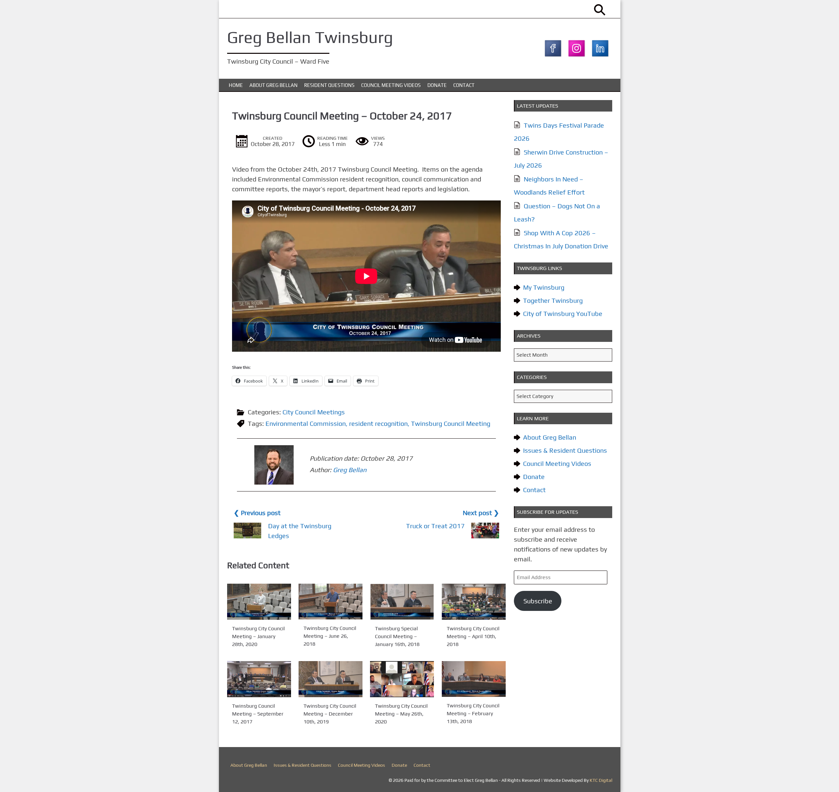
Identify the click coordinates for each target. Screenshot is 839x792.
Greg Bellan (349, 469)
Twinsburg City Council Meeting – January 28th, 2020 (258, 636)
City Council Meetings (314, 412)
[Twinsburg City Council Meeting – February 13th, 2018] (474, 679)
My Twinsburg (543, 287)
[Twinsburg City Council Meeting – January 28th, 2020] (259, 602)
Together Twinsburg (553, 300)
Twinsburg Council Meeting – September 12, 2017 (257, 714)
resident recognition (378, 423)
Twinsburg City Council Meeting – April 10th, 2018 (473, 636)
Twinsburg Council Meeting (450, 423)
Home (236, 85)
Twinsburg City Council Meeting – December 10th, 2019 (329, 714)
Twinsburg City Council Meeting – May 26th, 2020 (401, 714)
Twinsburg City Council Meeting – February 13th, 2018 (473, 714)
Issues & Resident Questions (565, 450)
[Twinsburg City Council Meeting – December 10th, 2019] (330, 679)
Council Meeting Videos (391, 85)
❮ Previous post (257, 512)
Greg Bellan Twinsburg (310, 37)
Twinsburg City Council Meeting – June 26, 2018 (329, 636)
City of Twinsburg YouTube (562, 313)
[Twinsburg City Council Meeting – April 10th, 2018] (474, 602)
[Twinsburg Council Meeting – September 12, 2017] (259, 679)
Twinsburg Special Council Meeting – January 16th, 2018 (397, 636)
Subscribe (537, 601)
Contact (464, 85)
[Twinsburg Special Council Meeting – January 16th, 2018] (402, 602)
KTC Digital (601, 780)
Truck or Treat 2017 (435, 526)
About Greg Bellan (273, 85)
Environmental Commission (305, 423)
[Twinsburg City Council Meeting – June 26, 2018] (330, 601)
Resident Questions (329, 85)
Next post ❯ (481, 512)
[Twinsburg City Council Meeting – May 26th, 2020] (402, 679)
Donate (437, 85)
